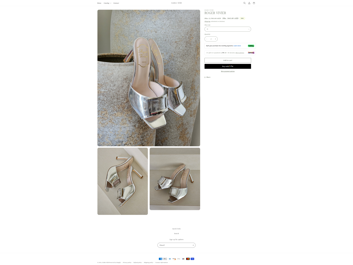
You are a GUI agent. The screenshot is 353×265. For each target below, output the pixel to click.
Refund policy (138, 262)
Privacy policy (127, 262)
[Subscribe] (193, 245)
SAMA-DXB (105, 262)
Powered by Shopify (115, 262)
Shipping (207, 21)
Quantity (207, 34)
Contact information (161, 262)
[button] (107, 3)
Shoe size (207, 25)
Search (176, 233)
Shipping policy (148, 262)
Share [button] (208, 77)
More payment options (228, 71)
